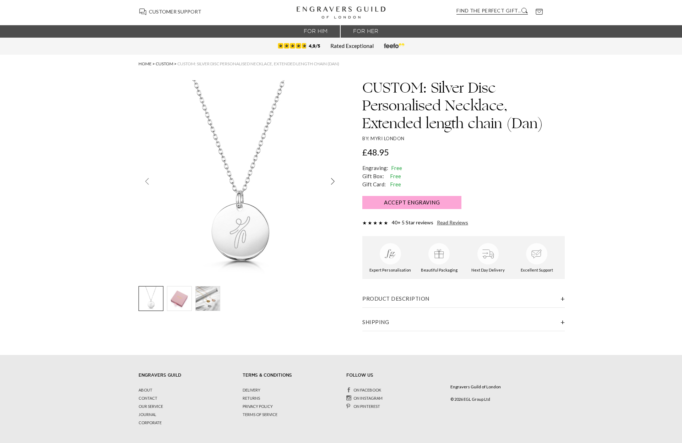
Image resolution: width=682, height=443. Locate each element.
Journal (147, 414)
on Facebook (367, 390)
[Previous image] (147, 181)
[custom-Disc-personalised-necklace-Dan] (151, 298)
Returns (251, 398)
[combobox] (488, 10)
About (145, 390)
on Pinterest (366, 406)
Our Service (151, 406)
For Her (365, 31)
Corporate (150, 422)
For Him (316, 31)
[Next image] (332, 181)
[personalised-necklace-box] (179, 298)
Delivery (251, 390)
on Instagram (368, 398)
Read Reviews (452, 222)
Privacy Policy (258, 406)
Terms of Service (260, 414)
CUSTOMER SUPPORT (175, 12)
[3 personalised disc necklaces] (207, 298)
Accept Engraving (412, 202)
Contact (148, 398)
